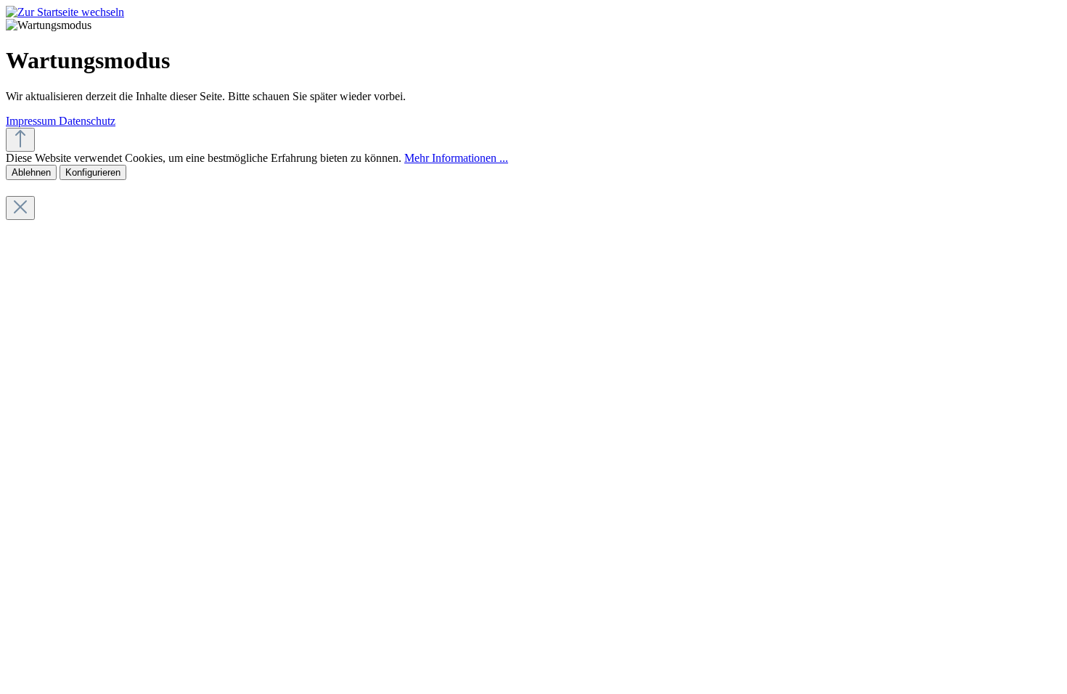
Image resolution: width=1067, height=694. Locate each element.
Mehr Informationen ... (456, 158)
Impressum (32, 121)
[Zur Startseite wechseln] (65, 12)
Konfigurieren (92, 172)
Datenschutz (87, 121)
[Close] (20, 208)
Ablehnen (31, 172)
